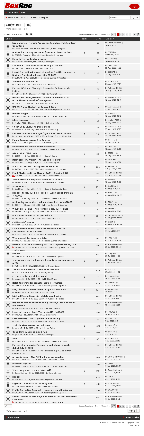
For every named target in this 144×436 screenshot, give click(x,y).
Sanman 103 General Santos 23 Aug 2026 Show (37, 65)
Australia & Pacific (51, 225)
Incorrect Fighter (21, 363)
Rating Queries (57, 360)
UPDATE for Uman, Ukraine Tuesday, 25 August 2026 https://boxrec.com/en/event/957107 (40, 99)
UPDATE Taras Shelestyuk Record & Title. (34, 107)
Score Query (19, 186)
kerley (17, 182)
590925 (18, 68)
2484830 (19, 292)
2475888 (19, 393)
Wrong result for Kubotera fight (29, 238)
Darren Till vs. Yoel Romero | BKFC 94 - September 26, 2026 (44, 244)
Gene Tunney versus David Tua (29, 332)
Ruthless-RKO (21, 94)
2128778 (18, 62)
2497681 (18, 169)
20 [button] (135, 34)
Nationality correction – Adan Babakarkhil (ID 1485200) (42, 202)
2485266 (19, 285)
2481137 (18, 321)
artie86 (18, 211)
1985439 (18, 315)
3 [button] (123, 34)
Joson (17, 272)
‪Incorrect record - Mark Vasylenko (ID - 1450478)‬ (38, 312)
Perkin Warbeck (21, 48)
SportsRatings (21, 373)
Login (134, 6)
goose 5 (18, 143)
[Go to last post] (122, 43)
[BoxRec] (25, 6)
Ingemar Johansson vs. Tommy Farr (32, 383)
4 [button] (126, 34)
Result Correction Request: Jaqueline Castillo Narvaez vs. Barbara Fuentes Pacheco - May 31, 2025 (44, 74)
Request (17, 376)
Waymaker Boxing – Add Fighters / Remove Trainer (40, 208)
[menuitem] (21, 12)
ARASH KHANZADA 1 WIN (24, 153)
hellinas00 (19, 162)
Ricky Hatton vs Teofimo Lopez (29, 59)
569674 (18, 198)
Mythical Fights (48, 62)
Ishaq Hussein (20, 120)
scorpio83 (19, 279)
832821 (18, 55)
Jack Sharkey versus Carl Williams (31, 325)
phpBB (111, 423)
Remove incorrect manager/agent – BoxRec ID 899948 (42, 133)
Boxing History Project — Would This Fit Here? (36, 159)
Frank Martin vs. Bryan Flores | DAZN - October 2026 (40, 173)
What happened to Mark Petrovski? (31, 370)
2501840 (18, 234)
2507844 (19, 156)
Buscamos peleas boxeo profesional (32, 215)
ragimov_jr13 (20, 136)
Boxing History (54, 123)
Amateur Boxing (49, 315)
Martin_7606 (20, 123)
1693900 (18, 366)
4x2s (14, 338)
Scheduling (48, 68)
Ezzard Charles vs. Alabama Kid (29, 276)
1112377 (18, 149)
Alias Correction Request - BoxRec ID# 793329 (37, 179)
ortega (18, 256)
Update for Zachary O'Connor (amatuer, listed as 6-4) (42, 52)
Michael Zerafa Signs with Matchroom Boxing (36, 296)
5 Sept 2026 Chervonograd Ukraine (31, 126)
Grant (17, 225)
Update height (20, 113)
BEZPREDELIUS (20, 103)
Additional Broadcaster (25, 81)
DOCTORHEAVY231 (22, 360)
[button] (113, 34)
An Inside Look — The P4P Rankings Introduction (38, 357)
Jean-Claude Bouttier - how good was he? (35, 269)
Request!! (17, 253)
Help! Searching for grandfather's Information (37, 282)
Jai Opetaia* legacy (23, 222)
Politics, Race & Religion (54, 48)
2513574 (18, 78)
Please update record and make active (33, 146)
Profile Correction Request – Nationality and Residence (42, 390)
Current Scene (55, 94)
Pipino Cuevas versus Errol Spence (31, 140)
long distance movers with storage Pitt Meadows (39, 289)
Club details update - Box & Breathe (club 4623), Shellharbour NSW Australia (38, 230)
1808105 (18, 241)
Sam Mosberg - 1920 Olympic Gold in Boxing (36, 318)
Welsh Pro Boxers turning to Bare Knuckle (35, 166)
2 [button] (120, 34)
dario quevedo (21, 218)
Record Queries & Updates (51, 55)
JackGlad (19, 84)
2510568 (18, 116)
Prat (16, 379)
